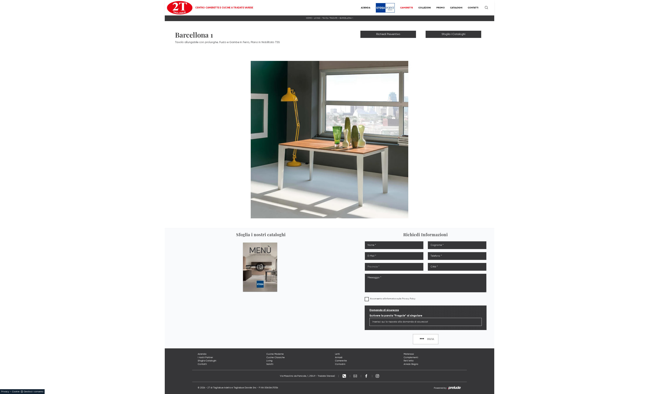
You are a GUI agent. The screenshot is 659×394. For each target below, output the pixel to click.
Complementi (411, 357)
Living (317, 18)
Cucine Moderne (275, 354)
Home (309, 18)
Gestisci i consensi (33, 392)
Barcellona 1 (346, 18)
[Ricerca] (486, 8)
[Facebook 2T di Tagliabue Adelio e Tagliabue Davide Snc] (366, 376)
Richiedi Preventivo (388, 34)
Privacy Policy (408, 299)
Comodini (340, 364)
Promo (440, 8)
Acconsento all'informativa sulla (392, 299)
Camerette (406, 8)
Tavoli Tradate (330, 18)
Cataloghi (456, 8)
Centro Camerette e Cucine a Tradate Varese (224, 8)
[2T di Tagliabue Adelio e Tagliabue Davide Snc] (180, 7)
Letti (337, 354)
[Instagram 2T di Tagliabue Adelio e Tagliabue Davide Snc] (377, 376)
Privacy (5, 392)
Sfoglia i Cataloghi (453, 34)
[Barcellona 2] (453, 41)
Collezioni (424, 8)
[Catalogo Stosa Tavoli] (260, 267)
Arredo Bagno (411, 364)
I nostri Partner (205, 357)
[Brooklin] (388, 41)
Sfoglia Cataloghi (207, 361)
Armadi (339, 357)
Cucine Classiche (275, 357)
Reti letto (409, 361)
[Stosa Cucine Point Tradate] (385, 8)
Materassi (409, 354)
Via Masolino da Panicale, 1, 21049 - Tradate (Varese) (307, 376)
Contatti (473, 8)
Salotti (269, 364)
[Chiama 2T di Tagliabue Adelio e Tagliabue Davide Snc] (344, 376)
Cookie (16, 392)
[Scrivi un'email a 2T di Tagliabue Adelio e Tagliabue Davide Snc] (355, 376)
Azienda (365, 8)
